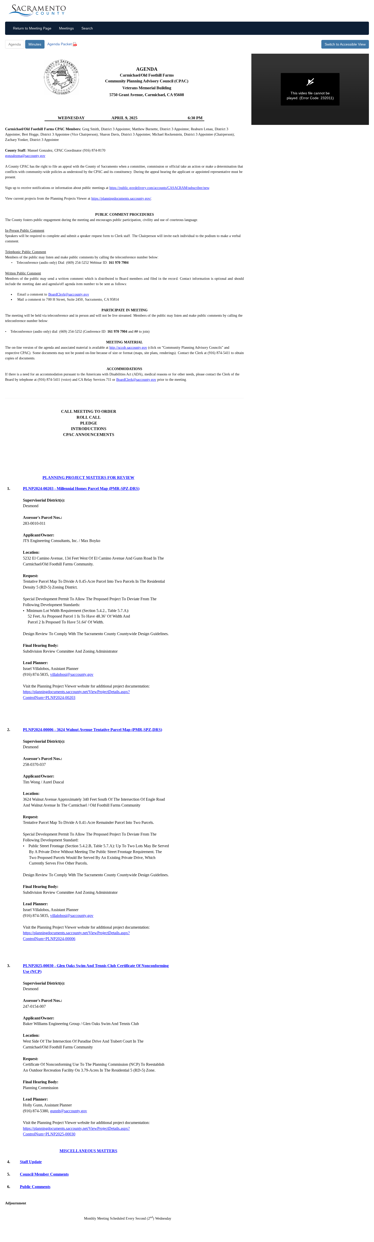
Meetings (66, 28)
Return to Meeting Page (32, 28)
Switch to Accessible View (345, 44)
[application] (310, 89)
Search (87, 28)
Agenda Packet (60, 44)
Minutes (34, 44)
